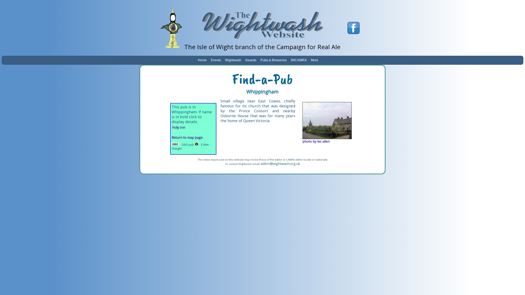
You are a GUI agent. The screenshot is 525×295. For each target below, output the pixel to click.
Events (216, 60)
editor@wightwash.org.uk (280, 163)
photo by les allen (316, 141)
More (314, 60)
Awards (250, 60)
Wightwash (233, 60)
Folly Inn (178, 127)
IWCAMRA (299, 60)
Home (202, 60)
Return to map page (187, 137)
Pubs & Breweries (273, 60)
